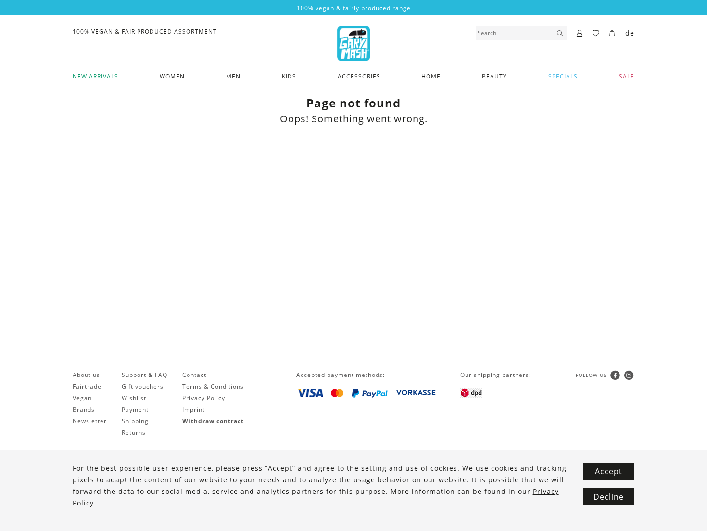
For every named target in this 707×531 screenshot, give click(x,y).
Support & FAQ (144, 375)
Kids (289, 76)
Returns (134, 432)
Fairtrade (87, 386)
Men (233, 76)
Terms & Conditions (213, 386)
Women (172, 76)
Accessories (359, 76)
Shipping (135, 421)
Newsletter (90, 421)
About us (86, 375)
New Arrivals (95, 76)
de (629, 33)
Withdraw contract (213, 421)
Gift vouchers (143, 386)
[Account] (579, 33)
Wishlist (134, 398)
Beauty (494, 76)
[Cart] (612, 33)
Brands (84, 409)
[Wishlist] (596, 33)
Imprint (193, 409)
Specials (563, 76)
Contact (194, 375)
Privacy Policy (203, 398)
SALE (626, 76)
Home (431, 76)
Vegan (82, 398)
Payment (135, 409)
